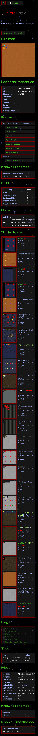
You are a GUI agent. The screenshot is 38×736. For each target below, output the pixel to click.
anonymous (23, 685)
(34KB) (13, 33)
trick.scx (6, 176)
